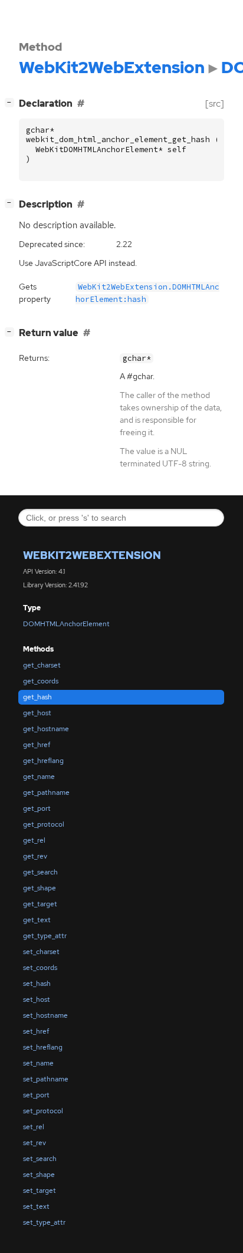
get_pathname (46, 792)
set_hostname (45, 1015)
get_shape (39, 888)
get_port (37, 808)
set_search (40, 1158)
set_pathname (45, 1079)
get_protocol (43, 824)
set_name (38, 1063)
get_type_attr (45, 935)
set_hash (37, 983)
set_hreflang (43, 1047)
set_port (36, 1095)
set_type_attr (44, 1222)
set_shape (39, 1174)
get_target (40, 904)
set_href (36, 1031)
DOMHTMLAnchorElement (66, 624)
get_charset (42, 665)
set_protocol (43, 1111)
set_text (36, 1206)
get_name (39, 776)
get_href (36, 744)
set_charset (41, 951)
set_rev (34, 1142)
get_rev (35, 856)
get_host (37, 713)
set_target (39, 1190)
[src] (214, 103)
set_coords (40, 967)
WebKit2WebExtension (92, 555)
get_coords (40, 681)
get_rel (34, 840)
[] (12, 102)
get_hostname (46, 729)
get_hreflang (43, 760)
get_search (40, 872)
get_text (37, 920)
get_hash (37, 697)
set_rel (33, 1127)
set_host (36, 999)
